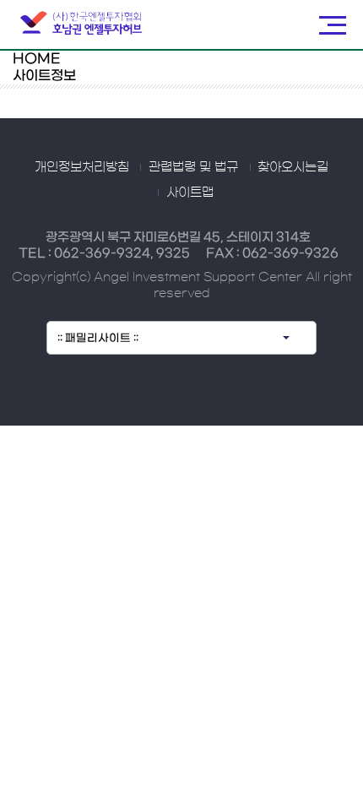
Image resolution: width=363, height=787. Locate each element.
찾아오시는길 (292, 166)
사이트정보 (44, 76)
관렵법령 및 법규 (193, 166)
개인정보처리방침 (82, 166)
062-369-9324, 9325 (122, 254)
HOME (36, 59)
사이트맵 (190, 192)
